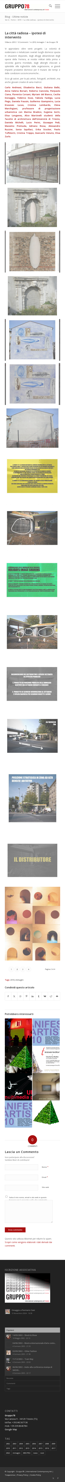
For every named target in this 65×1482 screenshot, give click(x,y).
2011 (14, 1448)
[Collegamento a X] (53, 1478)
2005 (27, 1444)
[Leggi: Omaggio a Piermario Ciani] (7, 1311)
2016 (47, 1448)
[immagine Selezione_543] (34, 581)
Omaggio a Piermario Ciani (23, 1310)
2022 (8, 1453)
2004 (21, 1444)
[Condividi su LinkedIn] (33, 996)
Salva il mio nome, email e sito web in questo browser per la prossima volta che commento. (28, 1198)
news (35, 1453)
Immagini (40, 42)
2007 (40, 1444)
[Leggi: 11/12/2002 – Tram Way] (8, 1360)
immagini (19, 980)
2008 (47, 1444)
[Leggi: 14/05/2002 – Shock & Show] (8, 1336)
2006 (34, 1444)
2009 (53, 1444)
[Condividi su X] (14, 996)
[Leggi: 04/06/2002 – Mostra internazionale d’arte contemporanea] (8, 1344)
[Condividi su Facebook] (8, 996)
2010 (34, 42)
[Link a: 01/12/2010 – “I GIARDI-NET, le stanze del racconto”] (46, 1114)
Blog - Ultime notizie (16, 16)
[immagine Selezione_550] (34, 253)
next (42, 1453)
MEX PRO (26, 1453)
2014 (34, 1448)
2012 (21, 1448)
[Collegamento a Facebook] (58, 1478)
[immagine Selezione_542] (34, 633)
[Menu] (56, 6)
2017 (53, 1448)
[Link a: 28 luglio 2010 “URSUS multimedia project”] (18, 1086)
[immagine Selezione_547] (34, 385)
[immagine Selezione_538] (34, 861)
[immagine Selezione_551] (34, 208)
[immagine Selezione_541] (34, 685)
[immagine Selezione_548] (34, 341)
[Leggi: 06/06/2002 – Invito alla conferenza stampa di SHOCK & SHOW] (8, 1368)
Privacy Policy (22, 1475)
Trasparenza (10, 1475)
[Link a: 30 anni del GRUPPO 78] (18, 1032)
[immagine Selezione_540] (34, 737)
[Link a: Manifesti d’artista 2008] (46, 1086)
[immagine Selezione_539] (34, 799)
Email (45, 1177)
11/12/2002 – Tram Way (23, 1359)
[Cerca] (49, 6)
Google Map (11, 1429)
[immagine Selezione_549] (34, 297)
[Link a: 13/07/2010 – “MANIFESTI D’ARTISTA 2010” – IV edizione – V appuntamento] (46, 1032)
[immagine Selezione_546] (34, 429)
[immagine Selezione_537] (34, 925)
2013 (27, 1448)
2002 (8, 1444)
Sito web (45, 1187)
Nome (45, 1167)
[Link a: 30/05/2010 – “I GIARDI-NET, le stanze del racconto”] (18, 1059)
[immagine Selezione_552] (34, 164)
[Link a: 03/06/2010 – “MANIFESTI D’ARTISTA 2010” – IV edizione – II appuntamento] (18, 1114)
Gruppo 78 (53, 42)
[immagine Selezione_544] (34, 529)
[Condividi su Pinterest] (26, 996)
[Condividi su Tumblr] (39, 996)
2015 (40, 1448)
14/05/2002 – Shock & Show (25, 1335)
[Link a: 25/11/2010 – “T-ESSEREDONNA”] (46, 1059)
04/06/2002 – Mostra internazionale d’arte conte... (34, 1343)
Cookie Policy (35, 1475)
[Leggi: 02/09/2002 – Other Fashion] (8, 1352)
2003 (14, 1444)
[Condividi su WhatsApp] (20, 996)
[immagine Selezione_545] (34, 477)
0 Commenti (23, 42)
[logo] (27, 6)
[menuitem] (49, 6)
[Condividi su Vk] (45, 996)
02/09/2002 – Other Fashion (25, 1351)
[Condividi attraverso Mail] (57, 996)
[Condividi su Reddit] (51, 996)
